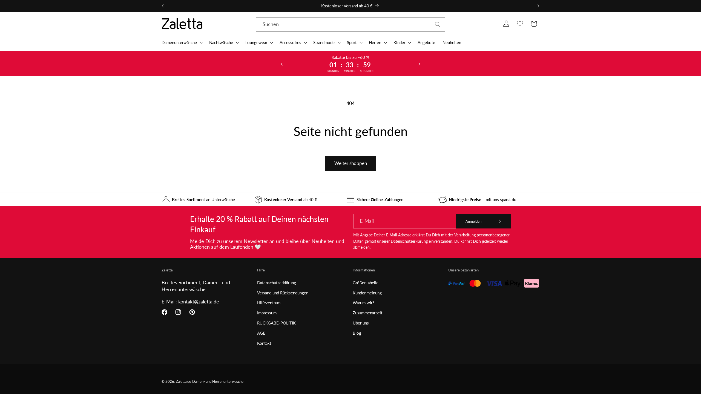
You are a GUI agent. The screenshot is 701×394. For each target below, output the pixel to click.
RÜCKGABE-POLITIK (276, 322)
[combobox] (350, 25)
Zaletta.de (183, 381)
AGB (261, 333)
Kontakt (264, 343)
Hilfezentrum (268, 302)
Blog (357, 333)
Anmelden (473, 221)
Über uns (361, 322)
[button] (181, 42)
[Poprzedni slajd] (282, 64)
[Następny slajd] (419, 64)
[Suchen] (438, 24)
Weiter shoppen (350, 163)
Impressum (267, 312)
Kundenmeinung (367, 292)
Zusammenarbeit (367, 312)
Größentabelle (365, 282)
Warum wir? (363, 302)
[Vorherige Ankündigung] (163, 6)
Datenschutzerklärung (409, 241)
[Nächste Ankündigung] (538, 6)
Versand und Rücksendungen (282, 292)
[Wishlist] (520, 24)
